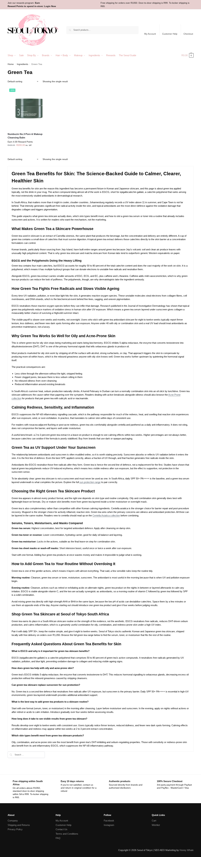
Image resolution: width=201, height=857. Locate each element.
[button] (187, 55)
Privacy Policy (15, 829)
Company (13, 820)
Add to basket (29, 152)
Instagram (109, 825)
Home (11, 64)
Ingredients (22, 64)
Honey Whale (187, 850)
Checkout (188, 34)
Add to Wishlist (46, 91)
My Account (150, 34)
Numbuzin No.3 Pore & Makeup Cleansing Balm (25, 136)
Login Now (50, 6)
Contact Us (61, 829)
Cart (154, 820)
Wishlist (156, 825)
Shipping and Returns (19, 825)
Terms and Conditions (67, 833)
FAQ (58, 838)
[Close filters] (46, 753)
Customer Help (169, 34)
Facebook (109, 820)
